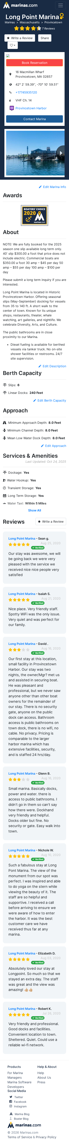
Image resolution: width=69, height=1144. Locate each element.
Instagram (20, 1106)
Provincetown (53, 22)
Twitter (18, 1097)
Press (41, 1082)
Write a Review (22, 38)
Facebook (20, 1101)
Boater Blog (21, 1118)
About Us (44, 1077)
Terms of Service (19, 1137)
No (45, 580)
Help (40, 1073)
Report (56, 580)
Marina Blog (22, 1114)
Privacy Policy (46, 1137)
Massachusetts (30, 22)
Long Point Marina (21, 538)
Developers (15, 1087)
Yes (37, 580)
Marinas (10, 22)
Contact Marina (34, 119)
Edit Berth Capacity (52, 400)
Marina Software (19, 1082)
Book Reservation (34, 63)
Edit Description (54, 366)
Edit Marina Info (54, 187)
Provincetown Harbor (31, 108)
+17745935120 (26, 92)
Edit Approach (55, 446)
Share (45, 38)
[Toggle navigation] (60, 5)
